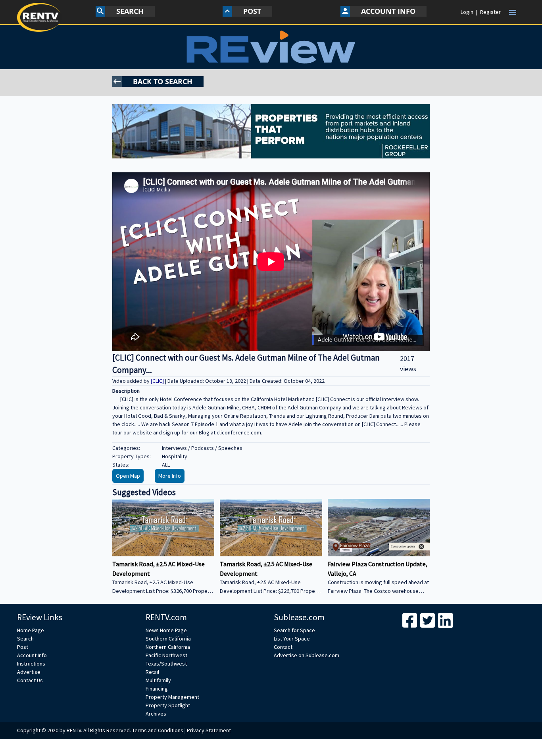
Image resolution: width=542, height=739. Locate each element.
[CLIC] (158, 380)
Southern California (168, 638)
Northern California (168, 646)
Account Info (32, 655)
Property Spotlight (168, 705)
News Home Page (166, 630)
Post (22, 646)
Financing (157, 688)
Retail (152, 671)
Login (467, 11)
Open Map (128, 475)
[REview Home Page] (271, 47)
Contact (283, 646)
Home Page (30, 630)
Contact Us (30, 680)
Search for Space (294, 630)
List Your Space (292, 638)
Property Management (172, 696)
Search (25, 638)
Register (490, 11)
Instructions (31, 663)
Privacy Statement (209, 730)
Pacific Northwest (166, 655)
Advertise (28, 671)
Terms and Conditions (157, 730)
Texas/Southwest (166, 663)
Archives (156, 713)
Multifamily (158, 680)
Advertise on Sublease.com (306, 655)
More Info (169, 475)
